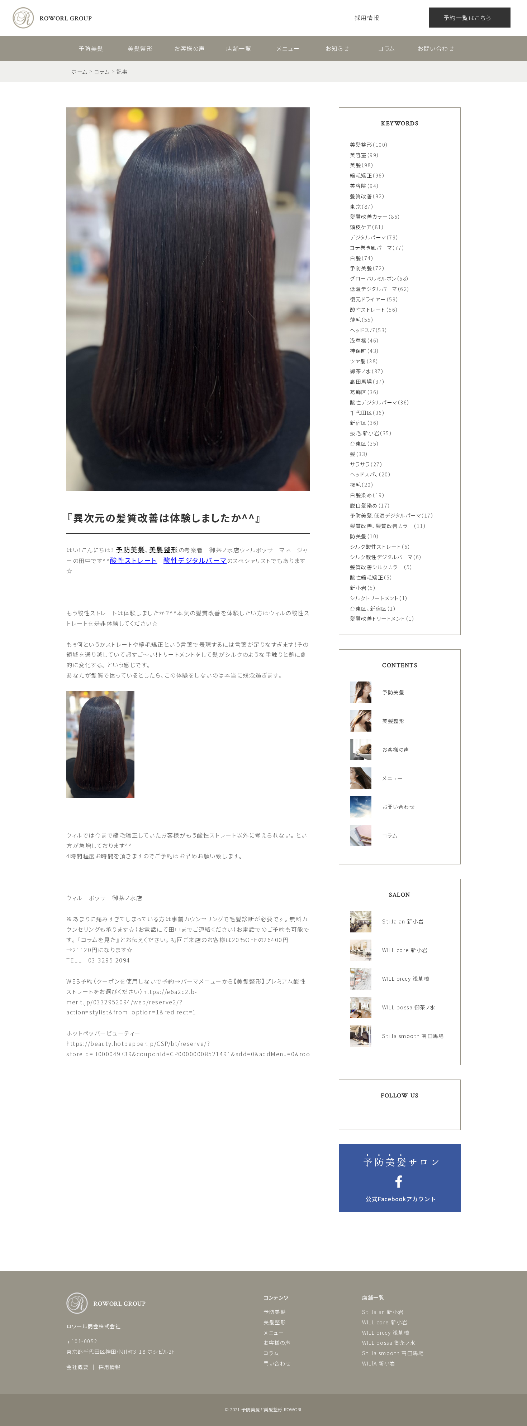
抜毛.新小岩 (364, 433)
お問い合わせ (436, 48)
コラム (386, 48)
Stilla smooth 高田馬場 (393, 1353)
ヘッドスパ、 (364, 474)
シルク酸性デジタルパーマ (381, 557)
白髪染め (361, 495)
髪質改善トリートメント (377, 618)
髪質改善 (361, 196)
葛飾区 (358, 392)
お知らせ (337, 48)
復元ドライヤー (368, 299)
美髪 (355, 165)
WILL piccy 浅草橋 (385, 1332)
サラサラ (360, 464)
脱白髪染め (364, 505)
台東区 (358, 443)
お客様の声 (189, 48)
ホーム (79, 71)
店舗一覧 (238, 48)
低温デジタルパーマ (373, 288)
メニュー (288, 48)
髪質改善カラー (369, 216)
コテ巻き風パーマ (371, 247)
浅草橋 (358, 340)
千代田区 (361, 412)
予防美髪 (91, 48)
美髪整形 (140, 48)
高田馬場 (361, 381)
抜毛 (355, 484)
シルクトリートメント (374, 598)
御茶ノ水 (360, 371)
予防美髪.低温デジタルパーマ (385, 515)
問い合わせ (277, 1363)
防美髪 (358, 536)
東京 (355, 206)
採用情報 (367, 17)
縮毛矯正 (361, 175)
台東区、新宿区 (368, 608)
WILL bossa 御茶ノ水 (389, 1342)
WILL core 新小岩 (385, 1322)
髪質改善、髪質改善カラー (381, 525)
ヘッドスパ (362, 330)
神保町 (358, 350)
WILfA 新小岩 (378, 1363)
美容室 (358, 155)
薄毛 (355, 319)
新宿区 (358, 422)
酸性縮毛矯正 (366, 577)
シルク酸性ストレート (375, 546)
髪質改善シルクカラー (376, 567)
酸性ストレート (368, 309)
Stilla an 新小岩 (383, 1311)
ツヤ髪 (358, 361)
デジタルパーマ (368, 237)
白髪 (355, 258)
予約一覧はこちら (467, 17)
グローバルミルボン (373, 278)
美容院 (358, 185)
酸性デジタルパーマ (373, 402)
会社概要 (77, 1367)
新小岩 (358, 587)
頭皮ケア (360, 227)
